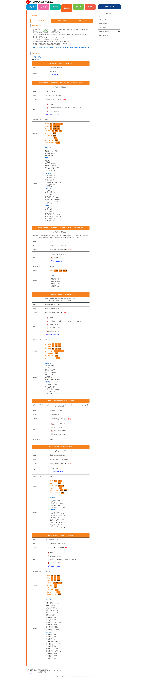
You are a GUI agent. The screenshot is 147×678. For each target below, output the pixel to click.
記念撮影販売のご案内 (54, 331)
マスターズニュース (44, 6)
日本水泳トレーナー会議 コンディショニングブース (63, 559)
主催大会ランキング (53, 114)
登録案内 (55, 7)
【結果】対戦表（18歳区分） (60, 430)
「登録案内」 (44, 31)
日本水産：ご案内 (53, 324)
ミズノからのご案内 (55, 563)
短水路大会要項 (103, 23)
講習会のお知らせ (103, 35)
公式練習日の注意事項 (55, 556)
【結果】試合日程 (57, 427)
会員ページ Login (109, 6)
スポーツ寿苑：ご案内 (54, 328)
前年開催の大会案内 (104, 31)
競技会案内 (67, 8)
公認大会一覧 (102, 27)
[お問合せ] (29, 673)
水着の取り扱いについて (59, 254)
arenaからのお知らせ (53, 111)
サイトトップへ (103, 16)
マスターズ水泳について (32, 6)
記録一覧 (78, 7)
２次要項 (50, 104)
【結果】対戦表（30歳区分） (60, 434)
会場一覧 (56, 74)
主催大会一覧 (102, 20)
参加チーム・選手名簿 (59, 424)
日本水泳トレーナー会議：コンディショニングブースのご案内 (64, 107)
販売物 (90, 7)
